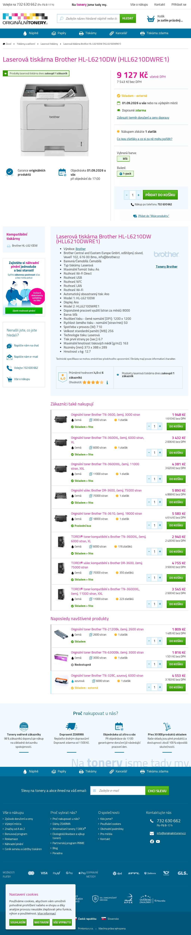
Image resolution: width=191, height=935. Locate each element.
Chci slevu (157, 791)
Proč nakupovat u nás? (66, 819)
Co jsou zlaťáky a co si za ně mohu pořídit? (144, 138)
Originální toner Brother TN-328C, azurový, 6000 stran (107, 675)
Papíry (61, 33)
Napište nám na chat (26, 345)
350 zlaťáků (127, 572)
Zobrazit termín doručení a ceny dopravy (143, 117)
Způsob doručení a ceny (19, 819)
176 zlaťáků (125, 546)
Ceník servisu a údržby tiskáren (23, 849)
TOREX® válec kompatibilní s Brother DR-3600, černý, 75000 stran (107, 565)
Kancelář (121, 33)
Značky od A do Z (15, 829)
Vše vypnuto (62, 922)
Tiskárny (90, 33)
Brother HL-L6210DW (24, 245)
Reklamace (11, 839)
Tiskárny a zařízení (26, 44)
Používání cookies (110, 824)
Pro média (106, 834)
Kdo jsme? (106, 819)
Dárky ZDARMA (62, 824)
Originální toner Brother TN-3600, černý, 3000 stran (105, 414)
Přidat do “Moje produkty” (153, 216)
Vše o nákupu (22, 379)
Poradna (57, 853)
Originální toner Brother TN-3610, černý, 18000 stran (106, 513)
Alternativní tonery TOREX (69, 829)
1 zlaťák (123, 420)
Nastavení (41, 922)
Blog (55, 848)
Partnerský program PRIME (68, 843)
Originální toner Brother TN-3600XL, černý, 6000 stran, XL (107, 440)
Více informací (46, 913)
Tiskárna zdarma (157, 33)
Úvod (8, 44)
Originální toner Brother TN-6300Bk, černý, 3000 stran (107, 652)
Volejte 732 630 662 (26, 368)
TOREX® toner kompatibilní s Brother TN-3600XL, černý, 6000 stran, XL (108, 539)
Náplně (33, 33)
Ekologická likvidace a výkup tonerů (69, 836)
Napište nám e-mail (26, 356)
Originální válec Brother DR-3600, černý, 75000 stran (106, 490)
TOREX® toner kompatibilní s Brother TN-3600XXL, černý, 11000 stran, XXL (105, 591)
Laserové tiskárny (49, 44)
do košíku (176, 426)
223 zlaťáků (127, 599)
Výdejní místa (13, 824)
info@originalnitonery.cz (171, 833)
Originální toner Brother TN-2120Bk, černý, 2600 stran (107, 629)
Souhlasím (18, 922)
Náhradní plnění (14, 844)
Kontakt (105, 839)
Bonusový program (16, 834)
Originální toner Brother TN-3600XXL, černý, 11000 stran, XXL (105, 466)
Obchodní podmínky (111, 829)
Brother (81, 248)
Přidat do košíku (160, 195)
